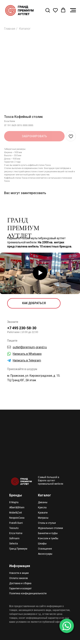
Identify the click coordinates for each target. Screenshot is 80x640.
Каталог (25, 28)
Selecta (13, 543)
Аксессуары (45, 553)
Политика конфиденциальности (28, 593)
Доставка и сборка (20, 583)
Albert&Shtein (16, 507)
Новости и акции (19, 573)
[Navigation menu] (73, 10)
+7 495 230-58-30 (21, 328)
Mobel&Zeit (15, 512)
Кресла (42, 507)
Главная (9, 28)
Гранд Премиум (18, 548)
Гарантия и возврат (20, 588)
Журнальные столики (50, 528)
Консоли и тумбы (48, 538)
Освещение (45, 548)
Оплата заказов (18, 578)
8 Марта (13, 502)
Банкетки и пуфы (48, 533)
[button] (47, 10)
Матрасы (43, 517)
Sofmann (14, 538)
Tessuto (13, 528)
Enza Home (15, 533)
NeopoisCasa (16, 517)
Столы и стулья (47, 523)
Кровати (43, 512)
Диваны (42, 502)
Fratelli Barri (16, 523)
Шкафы (42, 543)
